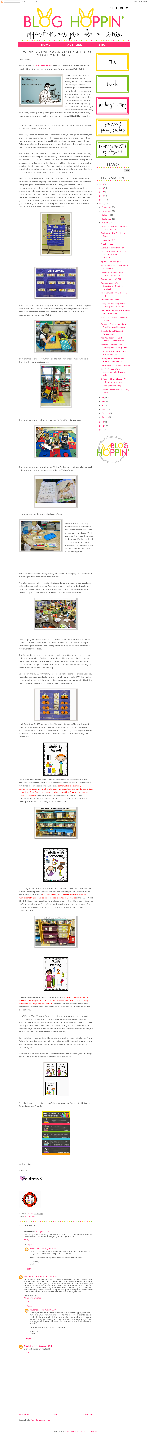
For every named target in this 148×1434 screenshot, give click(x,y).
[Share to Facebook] (41, 1214)
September (107, 219)
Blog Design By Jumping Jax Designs (81, 1431)
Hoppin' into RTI (108, 240)
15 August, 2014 (42, 1232)
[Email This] (35, 1214)
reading (32, 1216)
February (106, 413)
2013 (101, 422)
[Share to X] (39, 1214)
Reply (26, 1239)
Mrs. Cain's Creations (33, 1276)
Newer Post (24, 1415)
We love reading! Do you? (112, 248)
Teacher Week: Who (110, 300)
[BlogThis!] (37, 1214)
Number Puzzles (108, 244)
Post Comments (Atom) (41, 1420)
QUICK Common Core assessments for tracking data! (113, 372)
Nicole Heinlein (30, 1346)
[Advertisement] (35, 1397)
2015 (101, 200)
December (107, 207)
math (26, 1216)
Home (56, 1415)
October (106, 215)
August (105, 223)
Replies (30, 1245)
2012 (101, 426)
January (105, 417)
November (107, 211)
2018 (101, 188)
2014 (101, 204)
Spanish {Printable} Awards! (113, 262)
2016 (101, 196)
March (105, 409)
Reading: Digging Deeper (112, 386)
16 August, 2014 (45, 1346)
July (103, 398)
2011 (101, 430)
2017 (101, 192)
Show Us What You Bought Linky (115, 365)
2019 (101, 184)
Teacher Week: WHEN (111, 279)
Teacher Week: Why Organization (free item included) (112, 286)
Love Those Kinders (43, 66)
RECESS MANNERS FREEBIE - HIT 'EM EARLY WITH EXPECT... (114, 255)
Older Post (88, 1415)
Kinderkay (34, 1249)
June (104, 401)
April (104, 405)
